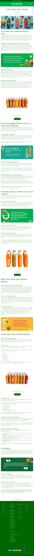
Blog (26, 512)
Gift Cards (3, 510)
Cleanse (3, 508)
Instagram (26, 508)
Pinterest (26, 510)
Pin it (20, 499)
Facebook (26, 506)
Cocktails (3, 512)
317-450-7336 (13, 531)
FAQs (18, 514)
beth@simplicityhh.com (14, 534)
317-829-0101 (13, 541)
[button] (3, 4)
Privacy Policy (20, 508)
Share (17, 499)
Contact (19, 516)
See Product (17, 274)
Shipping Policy (20, 512)
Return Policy (20, 510)
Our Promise (19, 506)
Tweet (14, 499)
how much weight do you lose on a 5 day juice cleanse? (15, 136)
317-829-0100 (13, 538)
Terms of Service (20, 518)
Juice (3, 506)
